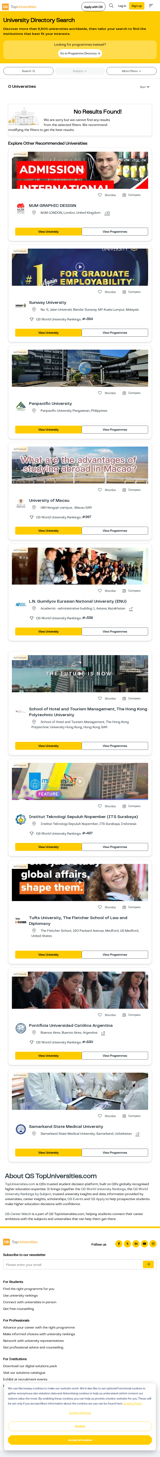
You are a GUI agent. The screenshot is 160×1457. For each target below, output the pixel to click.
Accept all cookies (80, 1440)
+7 (131, 608)
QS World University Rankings (103, 1189)
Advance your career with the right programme (39, 1327)
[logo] (19, 5)
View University (48, 231)
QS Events (75, 1199)
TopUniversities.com (20, 1184)
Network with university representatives (33, 1341)
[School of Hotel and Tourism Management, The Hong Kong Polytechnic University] (20, 712)
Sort (143, 87)
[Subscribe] (148, 1264)
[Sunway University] (20, 305)
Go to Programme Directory (78, 53)
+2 (137, 1134)
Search (27, 71)
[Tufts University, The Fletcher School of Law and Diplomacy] (20, 920)
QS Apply (98, 1199)
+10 (107, 213)
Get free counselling (18, 1309)
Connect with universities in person (29, 1302)
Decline (80, 1426)
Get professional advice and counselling (33, 1347)
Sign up (137, 6)
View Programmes (115, 231)
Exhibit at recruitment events (25, 1379)
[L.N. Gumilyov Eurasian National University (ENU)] (20, 604)
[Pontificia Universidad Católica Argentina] (20, 1028)
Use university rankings (20, 1295)
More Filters (130, 71)
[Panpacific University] (20, 406)
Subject (78, 71)
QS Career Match (18, 1214)
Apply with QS (93, 7)
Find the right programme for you (28, 1289)
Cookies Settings (80, 1413)
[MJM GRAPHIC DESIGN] (20, 208)
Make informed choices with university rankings (39, 1334)
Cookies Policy (132, 1403)
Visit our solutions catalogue (24, 1373)
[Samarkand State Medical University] (20, 1129)
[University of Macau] (20, 503)
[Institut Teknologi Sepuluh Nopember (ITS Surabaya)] (20, 819)
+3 (103, 1033)
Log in (122, 6)
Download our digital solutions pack (30, 1366)
